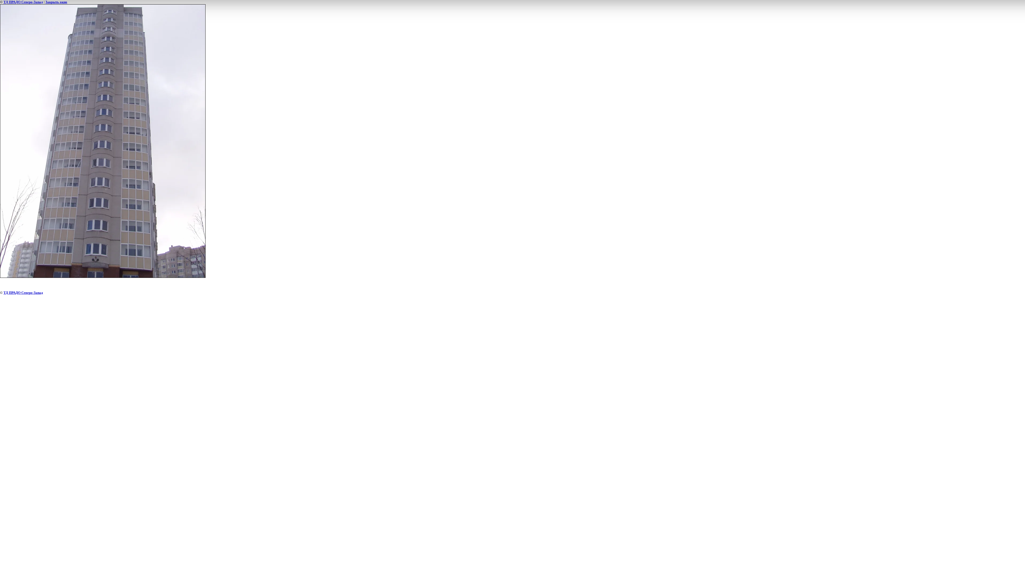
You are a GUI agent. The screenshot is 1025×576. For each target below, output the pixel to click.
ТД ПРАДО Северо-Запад (23, 2)
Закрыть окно (56, 2)
